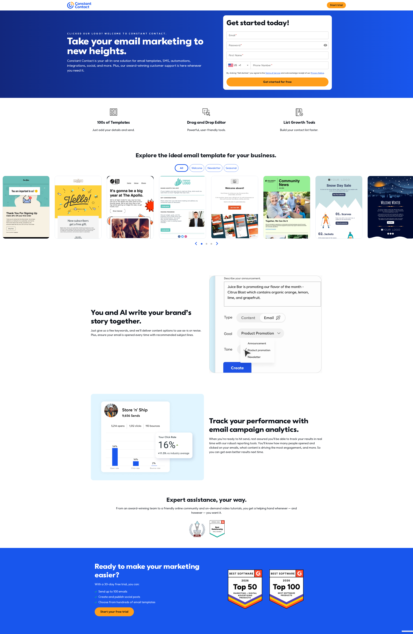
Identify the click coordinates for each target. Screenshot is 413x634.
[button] (181, 168)
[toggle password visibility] (325, 45)
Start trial (336, 5)
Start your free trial (114, 612)
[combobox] (239, 65)
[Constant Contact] (79, 5)
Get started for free (277, 82)
